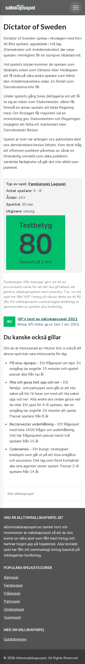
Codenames (19, 449)
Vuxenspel (12, 617)
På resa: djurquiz (22, 363)
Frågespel (12, 593)
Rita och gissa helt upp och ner (34, 382)
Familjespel (40, 184)
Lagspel (58, 184)
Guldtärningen (15, 639)
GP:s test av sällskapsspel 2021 (47, 319)
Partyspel (12, 601)
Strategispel (14, 609)
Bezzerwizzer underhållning (31, 424)
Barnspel (11, 577)
